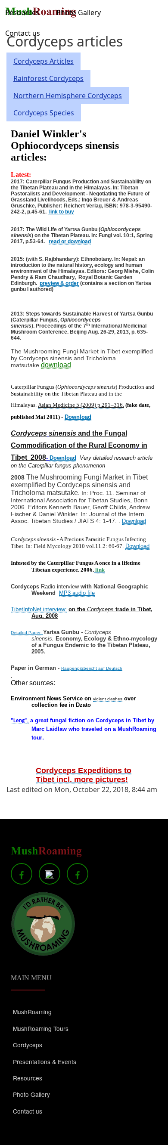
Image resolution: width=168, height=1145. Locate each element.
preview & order (59, 283)
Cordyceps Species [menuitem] (43, 113)
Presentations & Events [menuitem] (44, 1061)
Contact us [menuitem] (22, 33)
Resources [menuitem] (22, 12)
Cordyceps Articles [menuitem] (43, 61)
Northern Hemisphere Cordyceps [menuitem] (67, 95)
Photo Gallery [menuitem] (78, 12)
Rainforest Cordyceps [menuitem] (48, 78)
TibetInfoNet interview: (39, 609)
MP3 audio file (77, 593)
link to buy (61, 212)
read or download (70, 241)
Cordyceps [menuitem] (27, 1044)
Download (78, 417)
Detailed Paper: (27, 632)
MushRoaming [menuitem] (32, 1011)
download (56, 364)
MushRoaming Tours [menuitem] (40, 1028)
